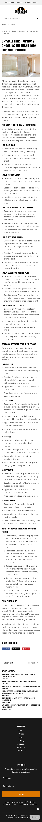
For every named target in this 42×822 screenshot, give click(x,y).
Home (4, 25)
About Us (21, 747)
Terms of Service (9, 805)
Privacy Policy (17, 802)
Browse (21, 730)
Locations (21, 744)
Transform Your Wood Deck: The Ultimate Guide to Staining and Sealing (18, 675)
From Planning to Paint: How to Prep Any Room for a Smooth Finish (19, 699)
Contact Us (21, 750)
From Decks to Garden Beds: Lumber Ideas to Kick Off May (21, 686)
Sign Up (21, 794)
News (13, 25)
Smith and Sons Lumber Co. (23, 815)
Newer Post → (34, 663)
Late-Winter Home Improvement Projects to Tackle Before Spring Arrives (21, 706)
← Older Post (7, 663)
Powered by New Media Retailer (20, 818)
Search (7, 802)
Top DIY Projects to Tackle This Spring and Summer (19, 681)
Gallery (21, 740)
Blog (21, 737)
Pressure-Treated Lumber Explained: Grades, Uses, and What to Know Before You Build (20, 692)
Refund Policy (30, 802)
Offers (21, 734)
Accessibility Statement (27, 805)
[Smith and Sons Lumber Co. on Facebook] (38, 809)
